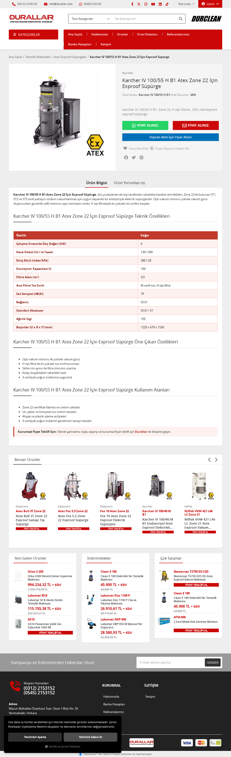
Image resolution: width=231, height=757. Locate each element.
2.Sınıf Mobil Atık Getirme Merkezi (195, 622)
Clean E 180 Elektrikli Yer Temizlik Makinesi (122, 577)
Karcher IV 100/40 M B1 (156, 512)
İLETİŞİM (151, 685)
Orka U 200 (35, 571)
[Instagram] (146, 4)
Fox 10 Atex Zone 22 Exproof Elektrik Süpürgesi (115, 520)
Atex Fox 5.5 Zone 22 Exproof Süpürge (73, 518)
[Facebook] (132, 4)
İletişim (106, 44)
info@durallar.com (60, 4)
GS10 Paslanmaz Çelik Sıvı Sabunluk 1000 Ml (44, 625)
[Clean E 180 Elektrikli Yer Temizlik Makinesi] (91, 576)
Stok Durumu (180, 95)
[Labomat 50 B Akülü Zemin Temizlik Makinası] (18, 600)
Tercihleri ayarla (35, 737)
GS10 (31, 619)
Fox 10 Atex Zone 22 (114, 511)
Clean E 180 (109, 571)
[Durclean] (206, 16)
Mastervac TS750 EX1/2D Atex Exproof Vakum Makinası (193, 577)
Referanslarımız (178, 34)
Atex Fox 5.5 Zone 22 (73, 511)
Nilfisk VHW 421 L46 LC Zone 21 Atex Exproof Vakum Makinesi (200, 523)
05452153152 (92, 4)
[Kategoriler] (33, 34)
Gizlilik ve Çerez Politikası (64, 746)
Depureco (22, 506)
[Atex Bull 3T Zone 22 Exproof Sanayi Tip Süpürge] (31, 486)
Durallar (141, 432)
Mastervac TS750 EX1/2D (191, 571)
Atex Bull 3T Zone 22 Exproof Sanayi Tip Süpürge (31, 520)
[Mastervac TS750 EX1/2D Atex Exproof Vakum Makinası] (164, 576)
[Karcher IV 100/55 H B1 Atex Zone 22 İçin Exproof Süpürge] (60, 115)
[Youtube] (153, 4)
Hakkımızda (99, 34)
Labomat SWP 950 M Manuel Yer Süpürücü (121, 625)
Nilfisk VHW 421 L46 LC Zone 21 (199, 512)
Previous (209, 459)
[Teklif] (31, 528)
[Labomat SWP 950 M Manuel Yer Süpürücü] (91, 624)
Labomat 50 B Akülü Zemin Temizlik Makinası (45, 601)
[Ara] (181, 19)
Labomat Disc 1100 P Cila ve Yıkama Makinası (118, 601)
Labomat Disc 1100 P (115, 595)
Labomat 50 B (37, 595)
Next (216, 459)
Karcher (127, 73)
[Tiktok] (167, 4)
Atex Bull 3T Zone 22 (30, 511)
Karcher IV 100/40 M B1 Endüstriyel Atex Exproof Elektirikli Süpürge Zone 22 (157, 523)
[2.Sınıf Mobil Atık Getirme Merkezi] (164, 622)
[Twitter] (139, 4)
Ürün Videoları (147, 34)
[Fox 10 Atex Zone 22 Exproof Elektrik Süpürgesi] (116, 486)
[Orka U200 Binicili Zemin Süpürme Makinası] (18, 576)
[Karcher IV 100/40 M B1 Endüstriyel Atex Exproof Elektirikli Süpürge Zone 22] (158, 486)
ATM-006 (180, 617)
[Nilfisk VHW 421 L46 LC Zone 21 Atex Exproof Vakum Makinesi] (200, 486)
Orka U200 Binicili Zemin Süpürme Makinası (50, 577)
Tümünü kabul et (90, 737)
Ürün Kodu (129, 95)
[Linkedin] (160, 4)
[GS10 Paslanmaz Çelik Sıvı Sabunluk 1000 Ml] (18, 624)
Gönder (212, 662)
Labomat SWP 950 (113, 619)
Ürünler (122, 34)
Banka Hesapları (80, 44)
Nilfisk (188, 506)
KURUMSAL (111, 685)
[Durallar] (31, 18)
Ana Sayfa (75, 34)
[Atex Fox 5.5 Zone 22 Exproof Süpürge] (73, 486)
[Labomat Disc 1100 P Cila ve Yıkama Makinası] (91, 600)
